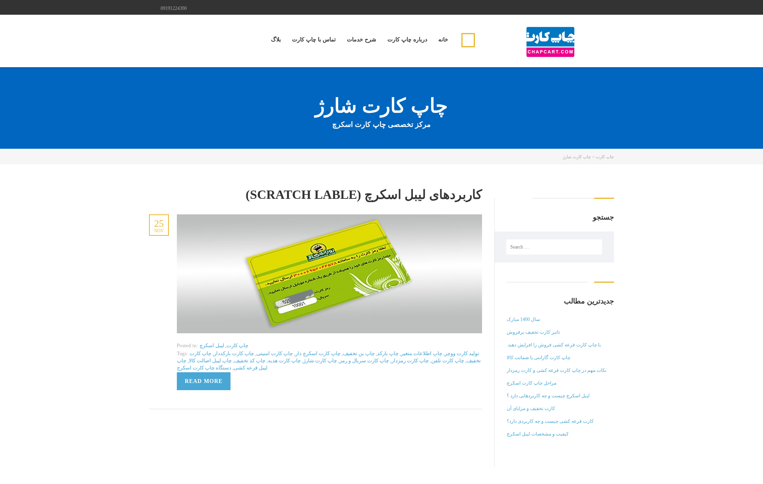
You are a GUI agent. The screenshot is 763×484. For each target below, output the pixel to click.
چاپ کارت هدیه (284, 360)
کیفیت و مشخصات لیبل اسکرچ (538, 434)
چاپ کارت (237, 345)
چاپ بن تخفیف (359, 353)
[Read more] (329, 219)
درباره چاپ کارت (407, 40)
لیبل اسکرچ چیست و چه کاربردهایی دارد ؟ (548, 395)
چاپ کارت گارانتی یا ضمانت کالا (538, 357)
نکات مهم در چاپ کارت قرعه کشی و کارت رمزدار (556, 370)
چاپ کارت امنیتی (274, 353)
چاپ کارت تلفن (447, 360)
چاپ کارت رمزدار (410, 360)
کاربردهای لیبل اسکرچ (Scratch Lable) (364, 194)
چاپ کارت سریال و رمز (364, 360)
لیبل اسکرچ (211, 345)
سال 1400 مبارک (523, 319)
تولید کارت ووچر (462, 353)
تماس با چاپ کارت (314, 40)
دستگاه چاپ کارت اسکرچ (204, 368)
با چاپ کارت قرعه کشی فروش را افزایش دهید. (554, 345)
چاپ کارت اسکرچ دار (318, 353)
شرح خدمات (361, 40)
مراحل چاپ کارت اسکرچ (531, 383)
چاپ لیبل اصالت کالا (210, 360)
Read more (204, 381)
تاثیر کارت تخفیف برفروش (533, 332)
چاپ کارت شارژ (320, 360)
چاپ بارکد (388, 353)
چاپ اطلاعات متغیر (421, 353)
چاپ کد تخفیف (249, 360)
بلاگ (276, 40)
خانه (443, 40)
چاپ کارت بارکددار (234, 353)
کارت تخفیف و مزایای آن (531, 408)
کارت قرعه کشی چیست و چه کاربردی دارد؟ (550, 421)
